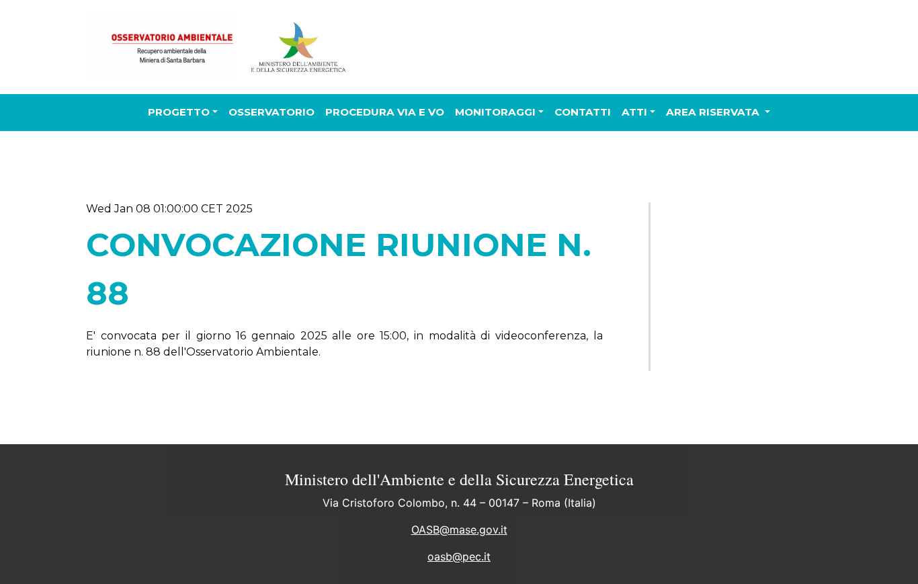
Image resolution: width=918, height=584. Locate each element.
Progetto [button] (179, 112)
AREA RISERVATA (714, 112)
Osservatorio (271, 112)
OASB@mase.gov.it (459, 529)
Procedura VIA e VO (384, 112)
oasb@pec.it (459, 556)
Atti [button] (634, 112)
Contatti (582, 112)
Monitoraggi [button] (495, 112)
